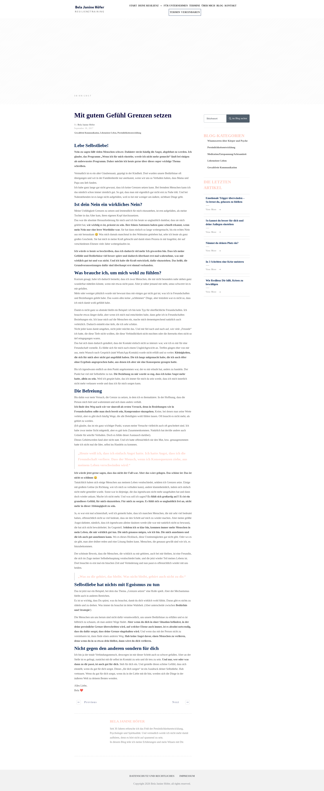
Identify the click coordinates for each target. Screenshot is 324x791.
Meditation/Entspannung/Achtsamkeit (227, 154)
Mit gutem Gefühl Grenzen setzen (122, 115)
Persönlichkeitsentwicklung (129, 133)
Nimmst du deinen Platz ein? (222, 243)
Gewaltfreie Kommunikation (86, 133)
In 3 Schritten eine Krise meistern (225, 261)
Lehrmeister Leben (108, 133)
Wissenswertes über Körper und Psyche (227, 141)
